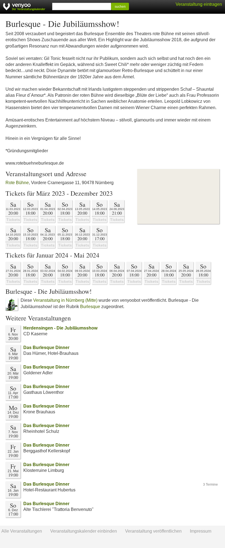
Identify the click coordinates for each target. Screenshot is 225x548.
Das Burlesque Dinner (46, 347)
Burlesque (90, 306)
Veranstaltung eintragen (199, 4)
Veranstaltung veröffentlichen (153, 531)
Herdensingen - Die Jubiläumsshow (60, 328)
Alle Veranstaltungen (21, 531)
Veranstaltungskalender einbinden (83, 531)
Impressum (200, 531)
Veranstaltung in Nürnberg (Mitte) (65, 300)
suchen (120, 7)
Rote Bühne (17, 182)
